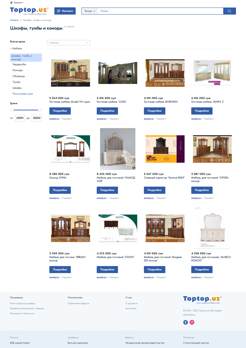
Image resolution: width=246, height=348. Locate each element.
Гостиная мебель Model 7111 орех (69, 101)
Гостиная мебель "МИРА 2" (207, 101)
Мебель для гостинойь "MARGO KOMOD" (211, 259)
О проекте (132, 303)
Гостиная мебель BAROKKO (161, 101)
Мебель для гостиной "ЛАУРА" (115, 257)
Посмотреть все (23, 93)
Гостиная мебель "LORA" (111, 101)
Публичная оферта (78, 303)
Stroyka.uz (188, 337)
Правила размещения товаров (27, 308)
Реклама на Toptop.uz (22, 313)
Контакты (131, 308)
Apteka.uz (73, 337)
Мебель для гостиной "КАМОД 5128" (116, 179)
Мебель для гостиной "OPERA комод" (210, 179)
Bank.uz (130, 337)
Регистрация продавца (22, 303)
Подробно (60, 110)
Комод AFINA (57, 177)
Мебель (14, 20)
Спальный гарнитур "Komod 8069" (164, 177)
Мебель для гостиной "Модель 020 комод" (163, 259)
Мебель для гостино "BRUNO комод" (67, 259)
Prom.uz (14, 337)
